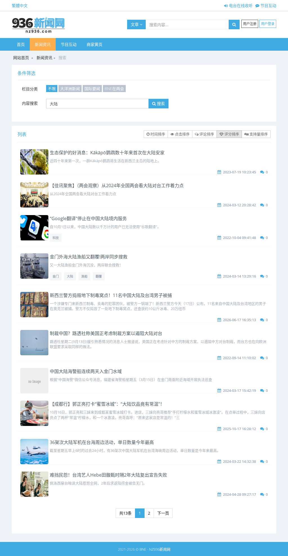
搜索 (160, 103)
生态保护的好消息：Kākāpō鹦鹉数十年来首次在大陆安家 (107, 152)
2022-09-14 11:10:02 (239, 357)
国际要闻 (92, 88)
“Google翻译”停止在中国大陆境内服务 (88, 218)
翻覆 (99, 276)
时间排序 (157, 134)
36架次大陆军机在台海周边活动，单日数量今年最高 (102, 442)
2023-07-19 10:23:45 (239, 172)
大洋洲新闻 (70, 88)
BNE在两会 (114, 88)
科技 (56, 238)
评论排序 (206, 134)
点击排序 (182, 134)
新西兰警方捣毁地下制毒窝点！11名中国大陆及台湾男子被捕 (111, 295)
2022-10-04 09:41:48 (239, 237)
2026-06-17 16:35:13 (239, 319)
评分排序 (231, 134)
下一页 (163, 513)
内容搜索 (30, 103)
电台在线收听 (240, 5)
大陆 (70, 276)
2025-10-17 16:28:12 (239, 428)
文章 (135, 24)
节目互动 (267, 5)
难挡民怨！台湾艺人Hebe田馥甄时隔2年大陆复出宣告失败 (108, 475)
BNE (143, 549)
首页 (21, 44)
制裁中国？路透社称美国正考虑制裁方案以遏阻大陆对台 (106, 333)
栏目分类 (30, 88)
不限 (52, 88)
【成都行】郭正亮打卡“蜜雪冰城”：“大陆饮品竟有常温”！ (107, 404)
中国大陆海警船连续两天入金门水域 (86, 371)
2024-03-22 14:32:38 (239, 461)
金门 (56, 276)
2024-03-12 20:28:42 (239, 204)
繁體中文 (20, 5)
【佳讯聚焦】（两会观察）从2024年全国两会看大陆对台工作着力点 (117, 185)
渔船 (84, 276)
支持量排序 (258, 134)
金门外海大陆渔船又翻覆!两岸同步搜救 (88, 257)
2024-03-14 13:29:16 (239, 276)
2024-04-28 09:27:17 (239, 494)
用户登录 (267, 23)
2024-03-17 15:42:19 (239, 390)
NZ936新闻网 (159, 549)
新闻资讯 (43, 44)
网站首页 (21, 57)
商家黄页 (94, 44)
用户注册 (249, 23)
